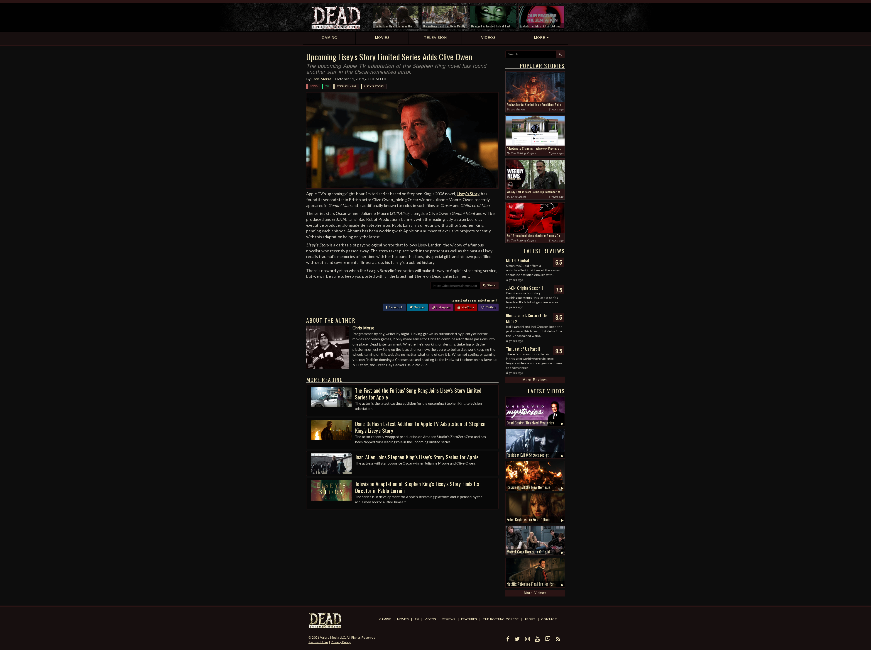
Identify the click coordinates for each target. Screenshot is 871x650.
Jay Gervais (518, 110)
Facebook (395, 307)
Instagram (442, 307)
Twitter (419, 307)
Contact (549, 619)
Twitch (490, 307)
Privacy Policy (341, 642)
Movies (403, 619)
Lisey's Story (374, 86)
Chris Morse (321, 79)
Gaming (385, 619)
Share (491, 285)
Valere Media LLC (332, 637)
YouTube (467, 307)
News (314, 86)
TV (327, 86)
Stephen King (346, 86)
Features (469, 619)
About (530, 619)
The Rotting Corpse (523, 153)
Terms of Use (318, 642)
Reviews (448, 619)
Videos (430, 619)
